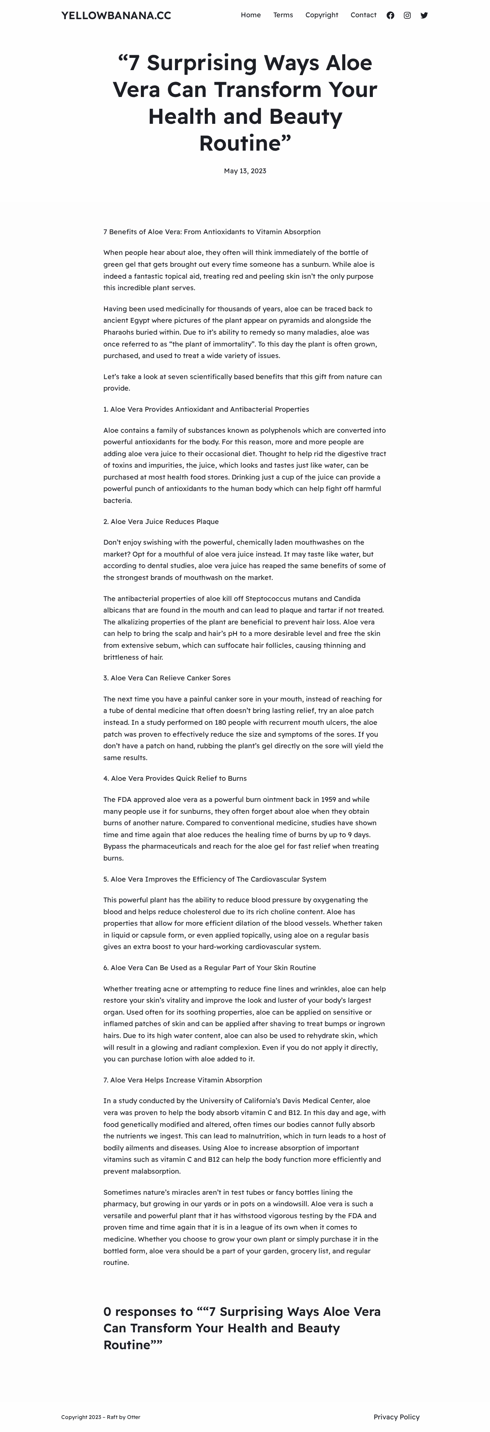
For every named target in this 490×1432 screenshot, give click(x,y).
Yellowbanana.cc (116, 15)
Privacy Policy (397, 1416)
